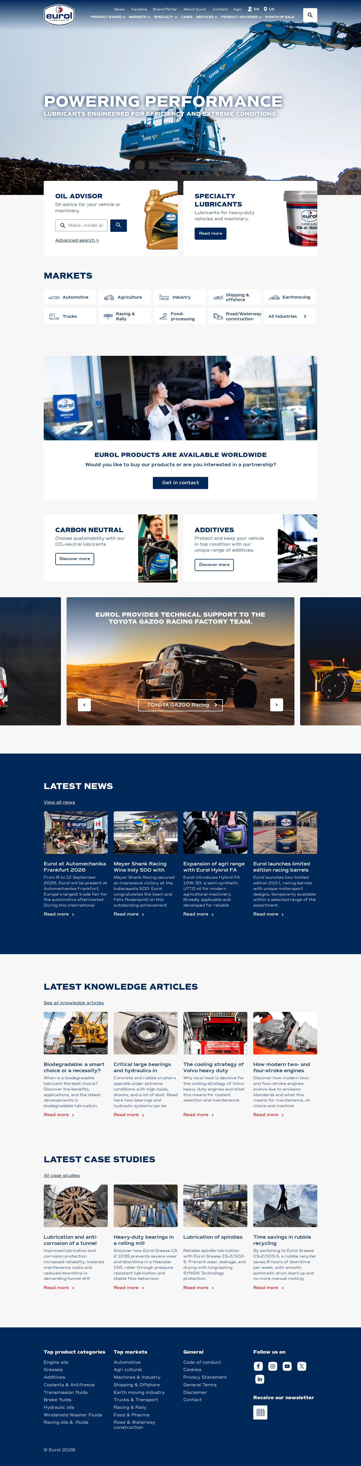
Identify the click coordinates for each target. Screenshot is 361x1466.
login (237, 9)
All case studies (62, 1175)
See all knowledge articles (74, 1002)
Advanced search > (77, 240)
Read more (56, 914)
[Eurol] (63, 15)
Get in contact (180, 483)
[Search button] (310, 15)
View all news (59, 802)
